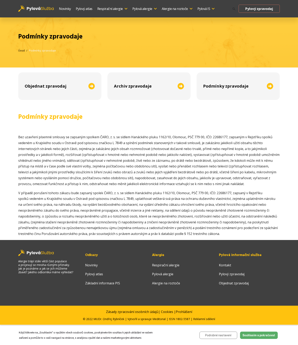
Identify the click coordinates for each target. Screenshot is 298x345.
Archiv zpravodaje (133, 86)
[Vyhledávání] (234, 8)
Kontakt (225, 265)
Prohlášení (184, 312)
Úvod (21, 50)
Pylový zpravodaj (259, 8)
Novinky (65, 8)
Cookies (167, 312)
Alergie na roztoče (175, 8)
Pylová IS (203, 8)
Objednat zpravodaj (45, 86)
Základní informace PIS (102, 283)
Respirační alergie (110, 8)
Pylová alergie (142, 8)
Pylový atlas (84, 8)
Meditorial (159, 319)
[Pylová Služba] (36, 8)
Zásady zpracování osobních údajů (132, 312)
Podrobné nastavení (218, 335)
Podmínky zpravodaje (42, 50)
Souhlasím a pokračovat (258, 335)
